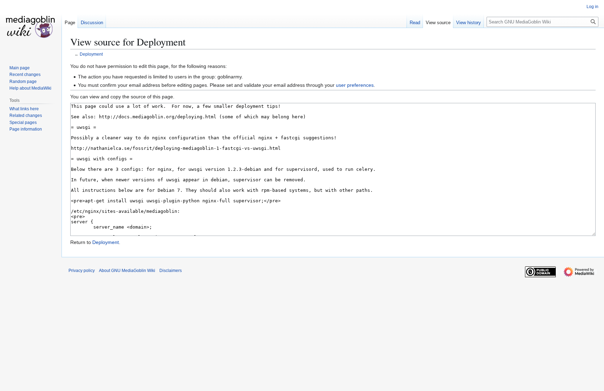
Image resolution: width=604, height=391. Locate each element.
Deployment (91, 54)
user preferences (355, 85)
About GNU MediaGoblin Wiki (127, 270)
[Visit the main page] (31, 28)
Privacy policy (82, 270)
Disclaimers (170, 270)
